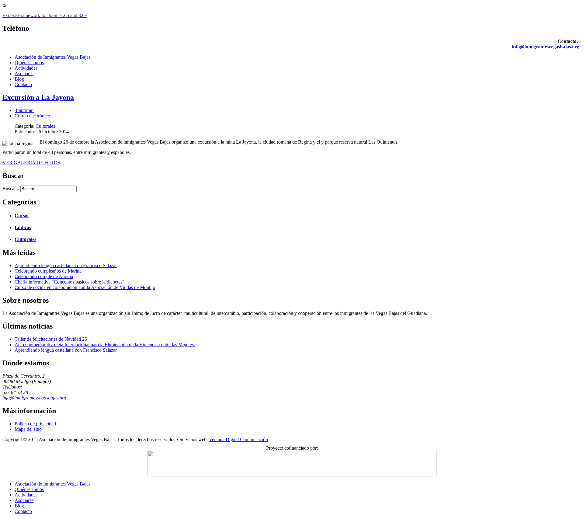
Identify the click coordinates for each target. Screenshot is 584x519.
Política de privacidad (35, 423)
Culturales (45, 126)
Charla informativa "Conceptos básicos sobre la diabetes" (69, 281)
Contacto (23, 84)
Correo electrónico (32, 115)
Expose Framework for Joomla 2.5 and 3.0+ (44, 15)
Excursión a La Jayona (38, 97)
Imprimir (24, 110)
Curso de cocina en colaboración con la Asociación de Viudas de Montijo (85, 287)
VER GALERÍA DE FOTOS (31, 162)
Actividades (26, 68)
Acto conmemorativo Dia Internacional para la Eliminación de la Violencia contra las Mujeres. (105, 344)
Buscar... (10, 188)
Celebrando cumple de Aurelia (44, 276)
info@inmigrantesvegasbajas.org (545, 46)
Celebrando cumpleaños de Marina (48, 270)
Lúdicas (23, 227)
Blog (19, 79)
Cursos (22, 215)
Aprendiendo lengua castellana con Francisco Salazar (66, 265)
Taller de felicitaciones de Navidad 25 (51, 339)
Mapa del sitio (28, 429)
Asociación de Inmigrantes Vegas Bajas (52, 57)
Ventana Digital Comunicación (238, 439)
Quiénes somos (29, 62)
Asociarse (24, 73)
